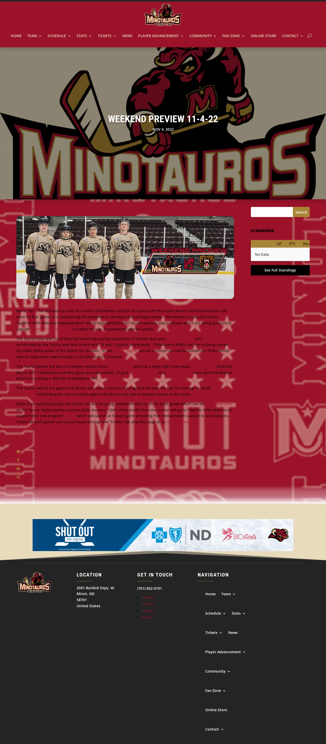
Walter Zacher (121, 366)
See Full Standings (280, 270)
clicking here (177, 421)
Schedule (57, 35)
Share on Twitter (35, 451)
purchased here (218, 403)
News (127, 35)
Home (16, 35)
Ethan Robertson (143, 372)
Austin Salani (204, 366)
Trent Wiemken (179, 372)
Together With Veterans (51, 329)
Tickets (105, 35)
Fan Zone (231, 35)
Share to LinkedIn (36, 468)
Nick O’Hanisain (215, 338)
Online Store (263, 35)
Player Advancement (158, 35)
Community (200, 35)
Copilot (70, 415)
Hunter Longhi (181, 338)
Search (301, 212)
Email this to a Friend (39, 477)
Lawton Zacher (125, 350)
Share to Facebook (36, 460)
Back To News (33, 208)
